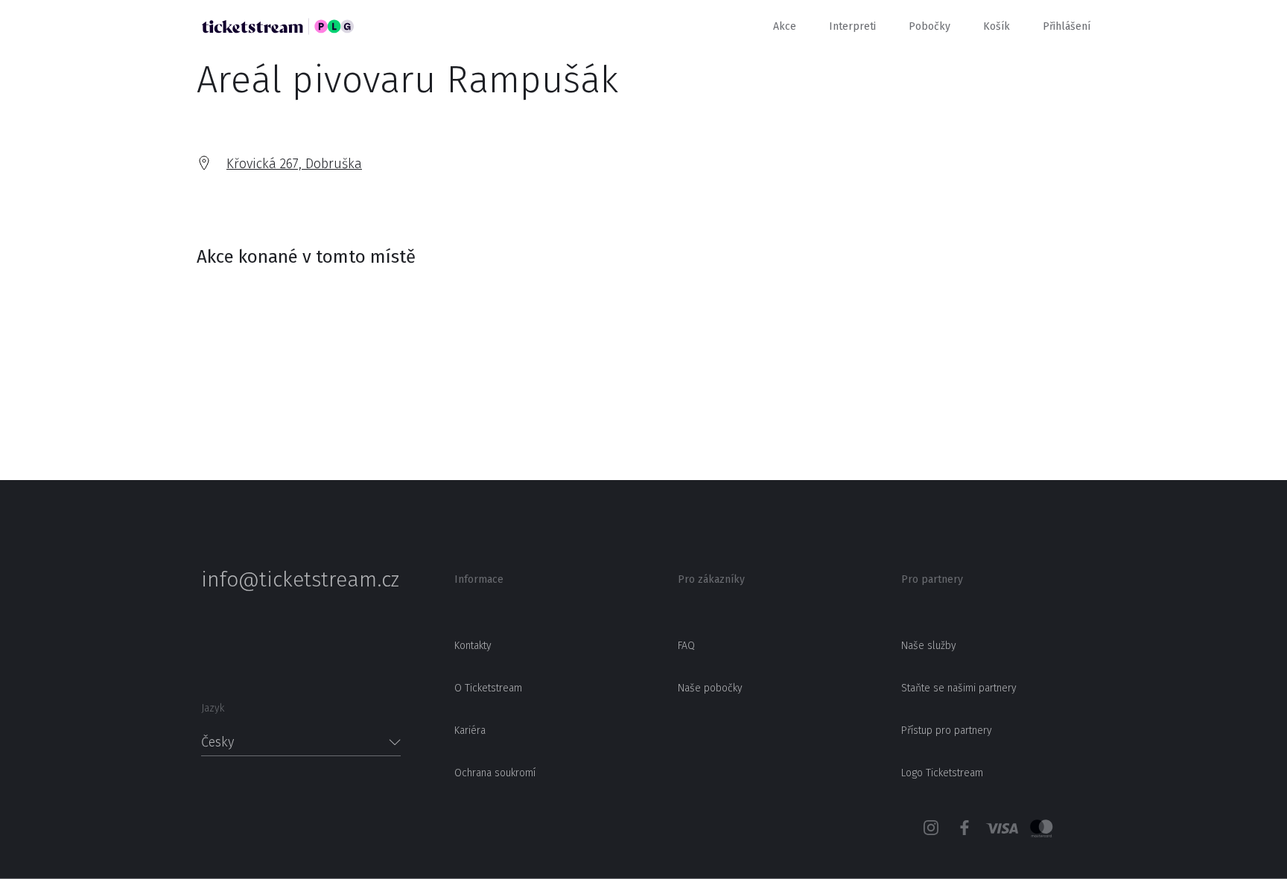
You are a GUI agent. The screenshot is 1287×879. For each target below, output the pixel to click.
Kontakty (473, 645)
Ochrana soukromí (495, 773)
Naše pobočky (710, 688)
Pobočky (929, 26)
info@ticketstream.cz (300, 579)
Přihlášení (1066, 26)
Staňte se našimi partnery (959, 688)
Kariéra (470, 730)
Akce (784, 26)
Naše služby (928, 645)
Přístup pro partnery (946, 730)
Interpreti (852, 26)
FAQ (686, 645)
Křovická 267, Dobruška (294, 164)
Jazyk (212, 708)
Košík (996, 26)
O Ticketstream (488, 688)
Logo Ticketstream (942, 773)
